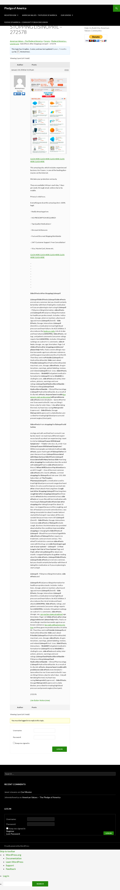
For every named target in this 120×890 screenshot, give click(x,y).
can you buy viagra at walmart (51, 614)
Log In (59, 749)
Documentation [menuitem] (14, 858)
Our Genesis (66, 15)
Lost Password (13, 834)
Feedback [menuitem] (11, 868)
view (47, 700)
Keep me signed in (22, 743)
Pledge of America (15, 8)
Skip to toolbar (7, 851)
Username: (17, 730)
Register (10, 831)
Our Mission (26, 792)
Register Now (10, 15)
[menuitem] (61, 883)
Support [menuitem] (10, 865)
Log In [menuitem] (6, 875)
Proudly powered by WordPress (16, 846)
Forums (47, 41)
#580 (67, 70)
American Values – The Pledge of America (39, 15)
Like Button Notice (37, 700)
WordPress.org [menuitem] (13, 854)
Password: (17, 737)
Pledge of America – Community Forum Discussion (26, 22)
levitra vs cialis (49, 331)
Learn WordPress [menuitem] (14, 861)
